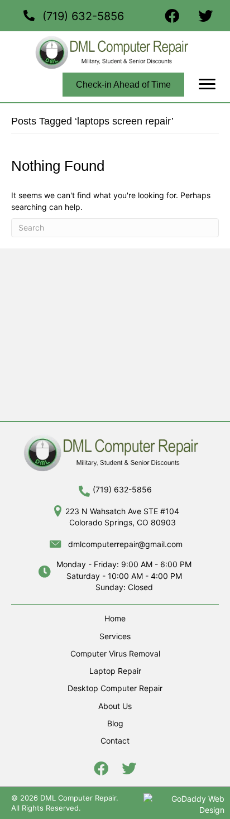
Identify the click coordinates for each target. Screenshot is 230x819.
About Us (115, 706)
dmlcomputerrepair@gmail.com (125, 544)
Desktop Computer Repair (115, 688)
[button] (207, 84)
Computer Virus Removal (115, 653)
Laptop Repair (115, 671)
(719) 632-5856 (83, 16)
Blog (115, 723)
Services (115, 636)
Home (115, 618)
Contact (115, 740)
